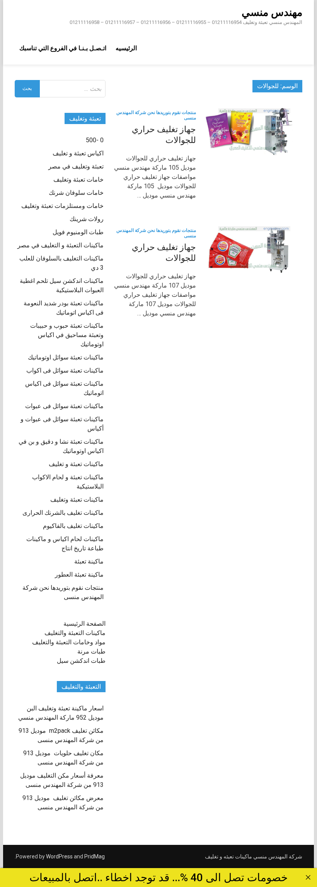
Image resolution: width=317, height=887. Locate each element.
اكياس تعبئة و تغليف (78, 153)
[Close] (308, 877)
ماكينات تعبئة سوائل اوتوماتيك (66, 357)
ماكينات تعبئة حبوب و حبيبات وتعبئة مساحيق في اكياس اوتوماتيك (67, 335)
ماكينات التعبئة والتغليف (75, 633)
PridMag (94, 856)
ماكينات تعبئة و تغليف (76, 464)
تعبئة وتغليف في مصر (76, 166)
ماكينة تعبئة (89, 561)
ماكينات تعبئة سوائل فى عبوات (64, 406)
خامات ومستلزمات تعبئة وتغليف (62, 205)
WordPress (59, 856)
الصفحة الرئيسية (84, 623)
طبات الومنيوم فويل (78, 232)
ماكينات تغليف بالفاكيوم (73, 525)
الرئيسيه (126, 48)
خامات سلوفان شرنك (76, 192)
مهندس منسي (272, 12)
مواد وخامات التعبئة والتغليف (69, 642)
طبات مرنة (91, 651)
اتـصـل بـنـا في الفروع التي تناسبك (62, 48)
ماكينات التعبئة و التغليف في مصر (60, 245)
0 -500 (95, 140)
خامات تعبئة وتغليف (78, 179)
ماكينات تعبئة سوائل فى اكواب (65, 370)
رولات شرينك (87, 219)
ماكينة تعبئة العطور (79, 574)
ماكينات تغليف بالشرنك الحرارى (63, 512)
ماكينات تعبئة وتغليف (77, 499)
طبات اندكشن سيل (81, 660)
